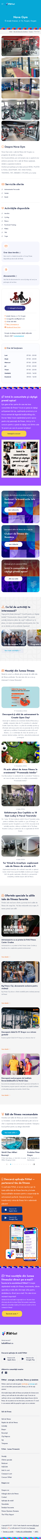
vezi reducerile (13, 510)
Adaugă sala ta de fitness (10, 1494)
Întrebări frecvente (7, 1507)
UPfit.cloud (35, 1525)
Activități (4, 1426)
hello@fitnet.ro (7, 1343)
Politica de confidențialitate (24, 1532)
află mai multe (13, 579)
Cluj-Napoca (5, 1436)
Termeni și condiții (8, 1532)
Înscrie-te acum (11, 1314)
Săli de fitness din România (21, 32)
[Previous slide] (7, 1164)
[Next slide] (34, 1164)
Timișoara (4, 1443)
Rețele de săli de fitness (9, 1422)
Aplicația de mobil (7, 1500)
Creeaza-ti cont (6, 1474)
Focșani (31, 32)
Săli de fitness (6, 1419)
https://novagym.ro (13, 324)
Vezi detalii (5, 957)
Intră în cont (5, 1470)
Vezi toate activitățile (12, 650)
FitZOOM (4, 1467)
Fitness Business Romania (10, 1511)
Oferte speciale (6, 1460)
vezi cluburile (13, 544)
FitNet (10, 32)
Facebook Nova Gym (13, 327)
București (4, 1433)
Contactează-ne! (19, 336)
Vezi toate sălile (10, 1133)
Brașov (3, 1429)
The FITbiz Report (7, 1514)
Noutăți (3, 1456)
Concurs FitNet (6, 1477)
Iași (2, 1440)
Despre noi (5, 1490)
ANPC (36, 1532)
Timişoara (32, 1528)
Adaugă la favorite (15, 308)
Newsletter (5, 1504)
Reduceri (4, 1463)
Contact (4, 1497)
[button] (10, 1164)
